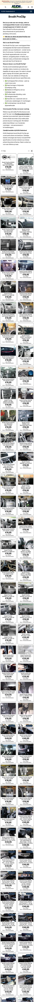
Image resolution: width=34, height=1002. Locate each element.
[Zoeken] (5, 7)
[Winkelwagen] (32, 7)
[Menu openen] (31, 11)
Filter (4, 151)
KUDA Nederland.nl (8, 11)
